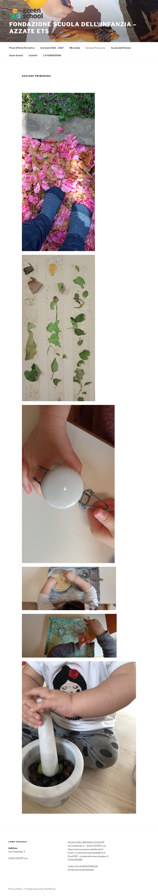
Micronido (75, 47)
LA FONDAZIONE (52, 55)
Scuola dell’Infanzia (121, 47)
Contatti (33, 55)
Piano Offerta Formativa (22, 47)
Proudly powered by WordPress (40, 889)
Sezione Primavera (95, 47)
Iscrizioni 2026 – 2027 (52, 47)
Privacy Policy (15, 889)
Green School (16, 55)
